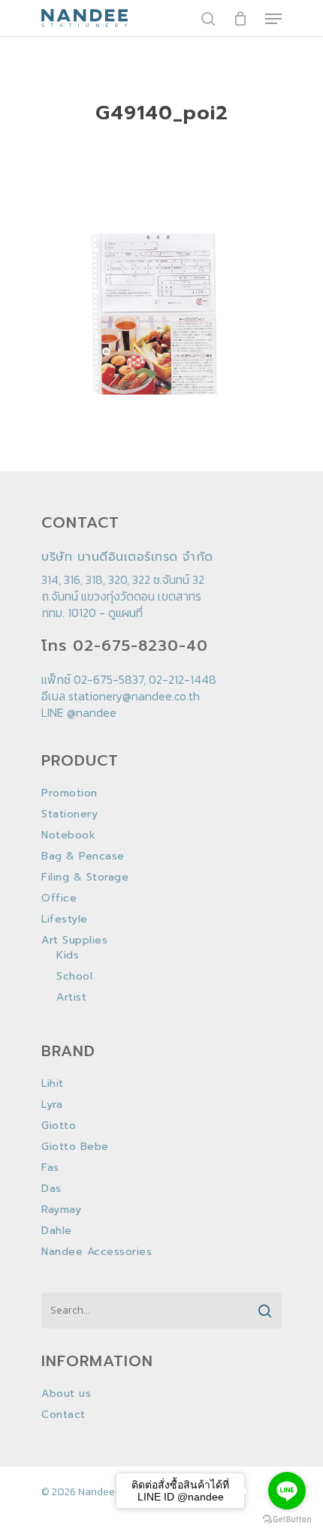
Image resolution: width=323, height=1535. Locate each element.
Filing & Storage (84, 877)
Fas (50, 1167)
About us (66, 1393)
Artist (71, 997)
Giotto (58, 1125)
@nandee (91, 712)
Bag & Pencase (83, 856)
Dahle (56, 1231)
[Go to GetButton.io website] (287, 1519)
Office (59, 898)
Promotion (69, 793)
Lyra (51, 1104)
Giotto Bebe (75, 1146)
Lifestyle (64, 919)
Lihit (52, 1083)
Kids (67, 955)
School (74, 976)
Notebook (68, 835)
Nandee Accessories (96, 1252)
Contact (63, 1414)
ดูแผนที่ (125, 612)
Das (51, 1188)
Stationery (69, 814)
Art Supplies (74, 940)
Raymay (61, 1209)
